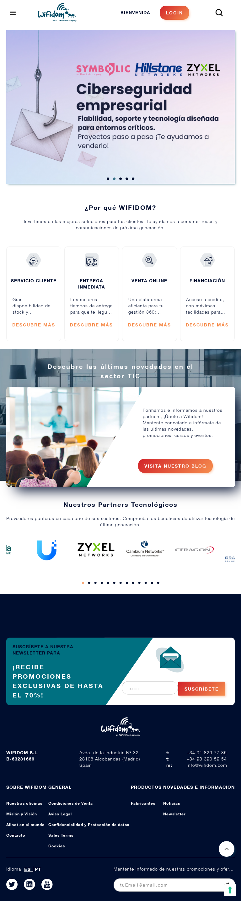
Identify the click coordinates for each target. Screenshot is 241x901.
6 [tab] (114, 583)
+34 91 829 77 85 (207, 752)
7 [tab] (120, 583)
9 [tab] (133, 583)
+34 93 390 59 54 (207, 758)
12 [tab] (152, 583)
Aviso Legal (60, 814)
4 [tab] (127, 179)
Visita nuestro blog (175, 466)
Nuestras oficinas (24, 803)
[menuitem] (154, 13)
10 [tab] (139, 583)
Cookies (56, 846)
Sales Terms (60, 835)
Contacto (15, 835)
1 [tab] (108, 179)
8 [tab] (127, 583)
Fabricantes (143, 803)
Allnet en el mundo (25, 824)
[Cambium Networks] (145, 549)
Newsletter (174, 814)
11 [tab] (145, 583)
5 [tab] (133, 179)
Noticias (171, 803)
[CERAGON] (194, 549)
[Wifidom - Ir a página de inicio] (57, 20)
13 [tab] (158, 583)
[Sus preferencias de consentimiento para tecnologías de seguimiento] (230, 890)
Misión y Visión (21, 814)
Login (174, 12)
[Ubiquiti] (47, 549)
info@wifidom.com (207, 765)
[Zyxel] (96, 549)
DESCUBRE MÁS (33, 324)
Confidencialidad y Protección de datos (88, 824)
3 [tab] (120, 179)
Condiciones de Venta (70, 803)
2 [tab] (114, 179)
